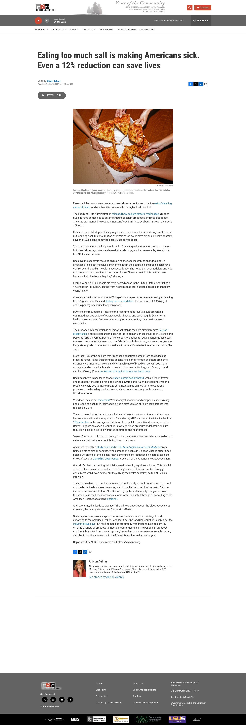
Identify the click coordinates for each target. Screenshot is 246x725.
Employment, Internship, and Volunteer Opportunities (188, 704)
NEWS (73, 29)
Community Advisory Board (145, 703)
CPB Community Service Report (185, 691)
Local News (101, 690)
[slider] (51, 20)
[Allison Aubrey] (79, 568)
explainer (112, 498)
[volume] (46, 21)
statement (104, 400)
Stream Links (147, 29)
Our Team (137, 696)
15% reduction (81, 422)
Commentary (102, 696)
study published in (129, 447)
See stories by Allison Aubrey (106, 577)
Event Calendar (127, 29)
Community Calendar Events (108, 703)
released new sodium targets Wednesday (135, 213)
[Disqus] (123, 634)
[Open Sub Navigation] (48, 29)
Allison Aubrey (54, 81)
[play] (38, 20)
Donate (204, 7)
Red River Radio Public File (182, 697)
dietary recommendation (119, 301)
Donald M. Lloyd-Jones (105, 458)
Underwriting (107, 29)
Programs (58, 29)
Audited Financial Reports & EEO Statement (185, 684)
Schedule (40, 29)
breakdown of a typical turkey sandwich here (125, 371)
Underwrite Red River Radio (145, 690)
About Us (87, 29)
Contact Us (138, 683)
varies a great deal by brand (128, 377)
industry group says (84, 523)
